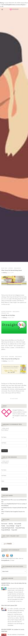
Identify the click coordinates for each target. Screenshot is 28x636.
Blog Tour (4, 268)
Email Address (5, 430)
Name (2, 481)
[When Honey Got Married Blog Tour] (14, 369)
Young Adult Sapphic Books (7, 528)
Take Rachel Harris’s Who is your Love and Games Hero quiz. (14, 500)
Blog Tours (4, 356)
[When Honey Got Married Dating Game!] (14, 280)
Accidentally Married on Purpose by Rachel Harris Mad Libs (14, 508)
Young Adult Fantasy (20, 528)
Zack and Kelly (17, 523)
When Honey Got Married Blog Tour (10, 359)
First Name (3, 437)
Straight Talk (5, 313)
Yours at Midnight (10, 526)
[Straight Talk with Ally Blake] (14, 327)
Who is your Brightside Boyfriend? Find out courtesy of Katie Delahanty (14, 504)
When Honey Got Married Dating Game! (11, 270)
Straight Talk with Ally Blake (8, 315)
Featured (11, 356)
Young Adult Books (5, 530)
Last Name (3, 443)
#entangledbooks (5, 560)
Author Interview (6, 311)
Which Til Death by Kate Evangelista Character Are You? (13, 512)
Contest (10, 268)
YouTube (3, 526)
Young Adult (14, 530)
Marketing (5, 272)
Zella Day (11, 523)
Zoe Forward (4, 523)
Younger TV (18, 526)
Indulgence (17, 268)
